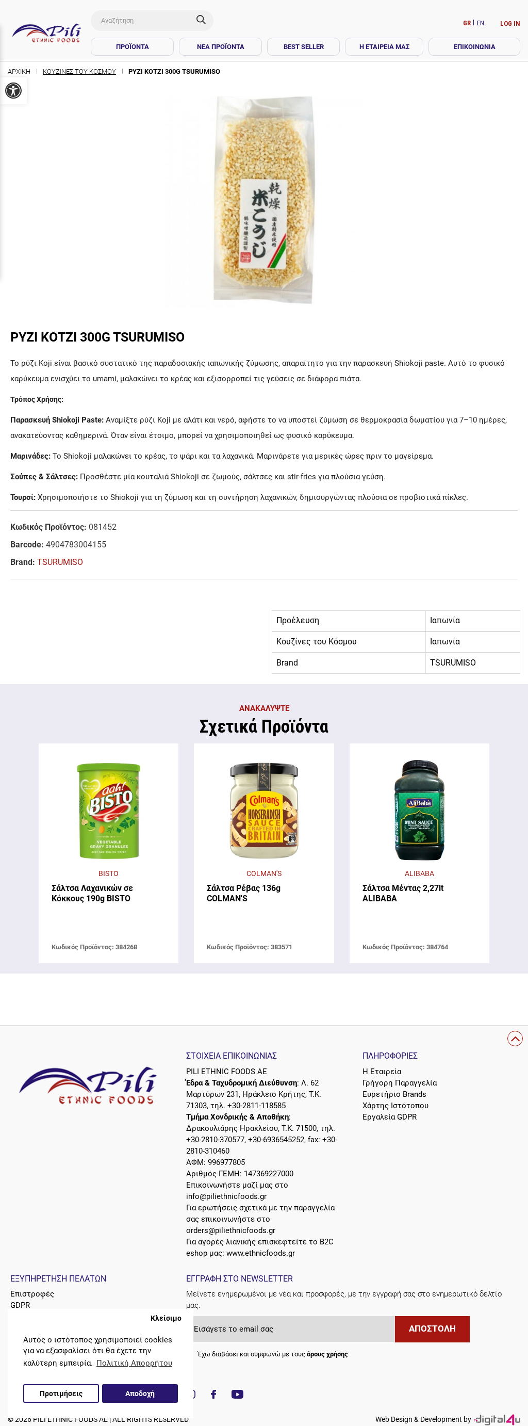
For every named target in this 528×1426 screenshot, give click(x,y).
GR (467, 23)
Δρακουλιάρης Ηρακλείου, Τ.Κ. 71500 (251, 1128)
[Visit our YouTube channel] (237, 1396)
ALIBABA (419, 873)
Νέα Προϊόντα (220, 47)
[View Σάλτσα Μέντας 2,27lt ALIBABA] (419, 811)
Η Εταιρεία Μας (384, 47)
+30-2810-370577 (215, 1139)
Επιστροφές (32, 1294)
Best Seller (304, 47)
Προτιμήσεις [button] (61, 1393)
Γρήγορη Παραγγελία (399, 1083)
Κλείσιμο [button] (166, 1318)
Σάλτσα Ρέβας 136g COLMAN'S (243, 893)
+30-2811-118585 (256, 1105)
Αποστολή (432, 1329)
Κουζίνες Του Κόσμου (79, 71)
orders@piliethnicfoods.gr (230, 1230)
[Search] (204, 20)
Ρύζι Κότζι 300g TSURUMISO (174, 71)
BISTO (108, 873)
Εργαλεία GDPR (389, 1117)
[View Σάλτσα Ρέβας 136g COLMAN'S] (264, 811)
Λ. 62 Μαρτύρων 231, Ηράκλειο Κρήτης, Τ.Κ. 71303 (253, 1094)
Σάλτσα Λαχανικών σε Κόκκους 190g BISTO (92, 893)
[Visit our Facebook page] (213, 1396)
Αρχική (19, 71)
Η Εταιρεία (381, 1071)
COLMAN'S (264, 873)
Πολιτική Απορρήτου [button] (134, 1363)
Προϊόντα (132, 47)
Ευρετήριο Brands (394, 1094)
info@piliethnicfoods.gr (226, 1196)
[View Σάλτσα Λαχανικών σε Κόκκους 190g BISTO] (108, 811)
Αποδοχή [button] (140, 1393)
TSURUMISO (60, 562)
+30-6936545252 (276, 1139)
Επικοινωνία (475, 47)
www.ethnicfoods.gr (260, 1253)
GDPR (20, 1305)
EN (480, 23)
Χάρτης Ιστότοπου (395, 1105)
